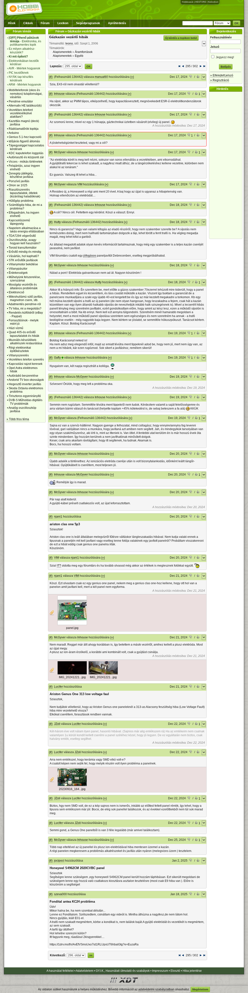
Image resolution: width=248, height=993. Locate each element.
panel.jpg (72, 628)
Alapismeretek (62, 52)
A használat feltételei (60, 970)
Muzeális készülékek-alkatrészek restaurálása (25, 341)
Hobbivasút (187, 2)
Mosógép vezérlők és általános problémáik (23, 286)
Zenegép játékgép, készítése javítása (21, 175)
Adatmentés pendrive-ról (24, 304)
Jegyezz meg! (224, 57)
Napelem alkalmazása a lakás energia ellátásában (26, 229)
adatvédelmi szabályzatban (156, 989)
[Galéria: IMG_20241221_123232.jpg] (103, 673)
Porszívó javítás (19, 181)
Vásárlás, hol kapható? (24, 256)
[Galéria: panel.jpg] (72, 624)
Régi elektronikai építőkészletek (20, 349)
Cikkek (28, 23)
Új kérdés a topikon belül (181, 37)
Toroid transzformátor (23, 247)
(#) (51, 77)
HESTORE (200, 2)
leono (69, 43)
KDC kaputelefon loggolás (26, 153)
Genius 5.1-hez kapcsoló (25, 137)
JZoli (57, 724)
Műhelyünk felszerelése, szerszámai (25, 278)
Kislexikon (213, 2)
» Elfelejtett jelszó (221, 75)
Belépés (226, 66)
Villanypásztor (18, 268)
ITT (59, 565)
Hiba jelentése (192, 970)
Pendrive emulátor (21, 101)
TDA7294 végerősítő (22, 235)
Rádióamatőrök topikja (24, 128)
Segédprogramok (88, 23)
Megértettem (200, 989)
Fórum (45, 23)
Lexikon (62, 23)
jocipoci (59, 860)
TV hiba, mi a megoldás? (25, 308)
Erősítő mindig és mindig (25, 251)
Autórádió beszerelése (23, 375)
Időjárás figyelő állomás (24, 141)
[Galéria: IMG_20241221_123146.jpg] (72, 673)
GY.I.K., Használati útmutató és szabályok (123, 970)
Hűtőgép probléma (21, 200)
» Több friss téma (18, 419)
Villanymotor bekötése (23, 264)
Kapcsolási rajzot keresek (25, 364)
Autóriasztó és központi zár (26, 157)
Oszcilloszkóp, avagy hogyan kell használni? (24, 241)
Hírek (12, 23)
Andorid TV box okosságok (26, 379)
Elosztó (175, 970)
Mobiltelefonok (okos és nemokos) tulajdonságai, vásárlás (25, 93)
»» (90, 955)
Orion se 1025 (18, 185)
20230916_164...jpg (72, 789)
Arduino (13, 133)
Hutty (57, 222)
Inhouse (59, 93)
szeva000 (60, 894)
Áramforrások (84, 52)
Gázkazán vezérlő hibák (68, 37)
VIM (79, 184)
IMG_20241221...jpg (72, 677)
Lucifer (58, 686)
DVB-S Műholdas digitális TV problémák (25, 401)
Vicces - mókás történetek (25, 161)
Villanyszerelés (19, 355)
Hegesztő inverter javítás (25, 384)
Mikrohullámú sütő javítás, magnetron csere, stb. (26, 298)
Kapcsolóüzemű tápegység (19, 222)
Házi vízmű (16, 328)
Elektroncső (16, 292)
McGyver (60, 152)
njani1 (58, 516)
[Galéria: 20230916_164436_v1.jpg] (72, 785)
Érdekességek (18, 272)
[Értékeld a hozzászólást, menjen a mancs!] (191, 77)
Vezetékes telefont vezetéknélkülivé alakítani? (21, 113)
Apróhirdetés (117, 23)
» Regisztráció (219, 80)
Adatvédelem (84, 970)
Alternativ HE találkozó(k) (25, 105)
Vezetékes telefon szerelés (26, 359)
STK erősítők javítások (23, 260)
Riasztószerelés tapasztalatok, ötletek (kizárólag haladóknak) (24, 193)
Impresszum (160, 970)
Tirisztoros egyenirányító (25, 396)
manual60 (101, 77)
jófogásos (89, 255)
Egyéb (79, 56)
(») (132, 77)
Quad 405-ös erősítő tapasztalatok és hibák (24, 334)
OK (236, 23)
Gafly (57, 357)
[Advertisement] (226, 165)
